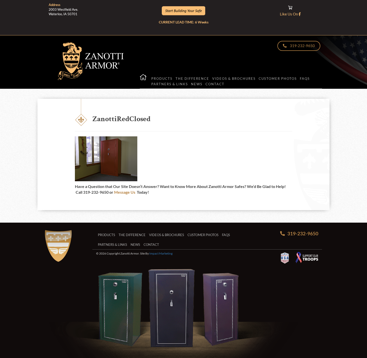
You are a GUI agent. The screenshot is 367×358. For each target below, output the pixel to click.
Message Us (124, 192)
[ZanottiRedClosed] (106, 178)
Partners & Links (169, 84)
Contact (214, 84)
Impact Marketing (161, 253)
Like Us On (289, 14)
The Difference (192, 79)
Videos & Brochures (234, 79)
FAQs (305, 79)
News (196, 84)
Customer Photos (278, 79)
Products (162, 79)
